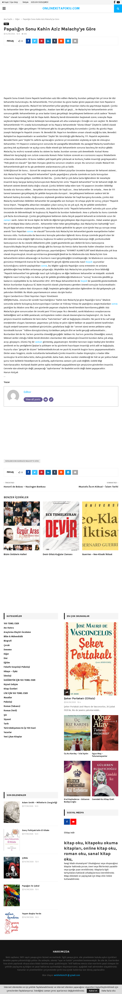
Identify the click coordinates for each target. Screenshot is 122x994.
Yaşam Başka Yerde (31, 913)
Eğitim (7, 662)
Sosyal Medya (75, 812)
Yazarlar (8, 732)
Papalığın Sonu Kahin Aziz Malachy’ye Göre (22, 461)
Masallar (8, 697)
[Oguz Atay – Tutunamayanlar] (105, 733)
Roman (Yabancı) (12, 706)
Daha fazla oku (108, 991)
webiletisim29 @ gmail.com (67, 975)
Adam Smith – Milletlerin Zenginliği (39, 802)
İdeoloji (7, 676)
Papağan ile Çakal (30, 886)
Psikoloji (8, 702)
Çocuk (7, 645)
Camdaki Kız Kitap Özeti (103, 799)
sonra (30, 231)
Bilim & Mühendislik (13, 636)
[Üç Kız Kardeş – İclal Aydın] (77, 733)
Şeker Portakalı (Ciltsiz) (79, 698)
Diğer (6, 24)
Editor (27, 392)
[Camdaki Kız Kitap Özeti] (105, 778)
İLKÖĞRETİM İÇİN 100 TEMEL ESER (19, 680)
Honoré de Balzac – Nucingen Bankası (25, 486)
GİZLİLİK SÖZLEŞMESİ (39, 2)
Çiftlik (25, 858)
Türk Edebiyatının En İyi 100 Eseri (20, 728)
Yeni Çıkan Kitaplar (13, 736)
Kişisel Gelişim (11, 684)
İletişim (25, 2)
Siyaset (7, 719)
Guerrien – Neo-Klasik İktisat (97, 554)
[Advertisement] (61, 72)
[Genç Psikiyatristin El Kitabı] (12, 840)
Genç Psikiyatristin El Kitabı (35, 830)
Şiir (5, 715)
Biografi (8, 641)
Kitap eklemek (71, 876)
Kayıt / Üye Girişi (11, 2)
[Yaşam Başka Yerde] (12, 923)
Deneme (8, 649)
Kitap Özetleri (10, 688)
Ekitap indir (69, 832)
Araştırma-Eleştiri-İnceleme (17, 632)
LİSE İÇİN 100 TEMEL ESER (16, 693)
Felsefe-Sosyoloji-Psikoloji (17, 667)
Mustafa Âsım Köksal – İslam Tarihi (98, 486)
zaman (7, 220)
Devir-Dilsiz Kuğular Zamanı (57, 554)
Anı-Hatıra (9, 628)
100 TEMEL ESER (11, 623)
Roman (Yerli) (10, 710)
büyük (89, 262)
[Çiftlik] (12, 867)
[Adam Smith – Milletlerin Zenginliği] (12, 812)
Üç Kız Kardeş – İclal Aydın (76, 753)
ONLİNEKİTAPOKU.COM (61, 8)
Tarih (6, 723)
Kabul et (93, 991)
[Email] (45, 399)
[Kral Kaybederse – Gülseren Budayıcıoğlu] (77, 778)
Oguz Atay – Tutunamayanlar (99, 754)
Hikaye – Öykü (10, 671)
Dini (5, 658)
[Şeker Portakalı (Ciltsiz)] (91, 658)
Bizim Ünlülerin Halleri (15, 554)
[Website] (51, 399)
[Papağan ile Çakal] (12, 895)
